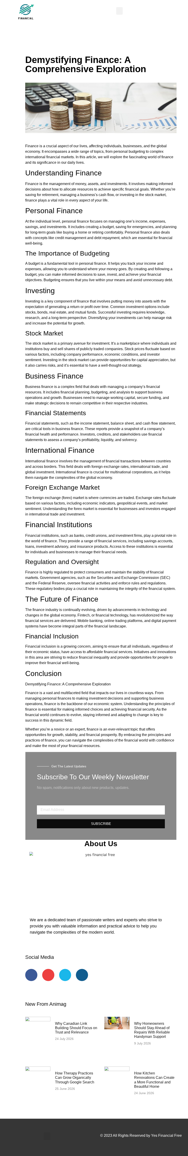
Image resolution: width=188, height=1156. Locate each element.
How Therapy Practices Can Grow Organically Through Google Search (74, 1077)
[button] (119, 11)
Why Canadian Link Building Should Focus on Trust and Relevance (76, 1028)
